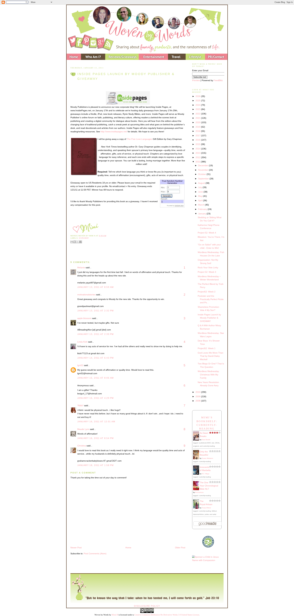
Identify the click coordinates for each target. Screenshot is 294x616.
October (202, 174)
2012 (198, 157)
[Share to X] (77, 241)
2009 (198, 396)
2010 (198, 392)
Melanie (81, 267)
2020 (198, 122)
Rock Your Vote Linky (208, 267)
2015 (198, 144)
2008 (198, 401)
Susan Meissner (207, 458)
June (201, 192)
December (203, 165)
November (203, 170)
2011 (198, 161)
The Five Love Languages (139, 139)
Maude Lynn (83, 429)
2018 (198, 131)
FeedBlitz (218, 80)
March (201, 205)
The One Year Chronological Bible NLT (209, 485)
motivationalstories (86, 294)
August (201, 183)
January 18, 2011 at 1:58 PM (95, 465)
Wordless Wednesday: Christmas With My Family (208, 374)
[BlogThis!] (74, 241)
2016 (198, 140)
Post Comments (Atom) (95, 553)
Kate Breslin (206, 439)
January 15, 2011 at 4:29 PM (95, 398)
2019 (198, 127)
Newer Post (76, 547)
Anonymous (199, 492)
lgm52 (80, 365)
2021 (198, 118)
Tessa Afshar (206, 508)
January (202, 213)
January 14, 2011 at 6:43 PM (95, 358)
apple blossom (84, 318)
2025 (198, 100)
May (200, 196)
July (200, 187)
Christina (81, 445)
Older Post (180, 547)
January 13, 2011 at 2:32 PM (95, 310)
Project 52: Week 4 (207, 232)
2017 (198, 135)
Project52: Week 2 (206, 291)
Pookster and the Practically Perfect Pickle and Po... (211, 299)
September (203, 178)
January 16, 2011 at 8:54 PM (95, 438)
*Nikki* (80, 405)
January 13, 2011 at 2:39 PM (95, 334)
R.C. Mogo (205, 474)
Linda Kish (82, 342)
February (203, 209)
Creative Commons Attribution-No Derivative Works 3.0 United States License (166, 615)
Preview (196, 80)
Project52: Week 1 (206, 348)
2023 (198, 109)
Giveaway (84, 238)
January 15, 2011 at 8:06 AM (95, 378)
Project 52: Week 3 (207, 272)
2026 (198, 96)
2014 (198, 148)
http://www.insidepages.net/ (114, 131)
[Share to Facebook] (80, 241)
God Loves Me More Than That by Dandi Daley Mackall (210, 356)
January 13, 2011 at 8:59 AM (95, 287)
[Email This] (71, 241)
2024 (198, 105)
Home (128, 547)
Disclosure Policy (147, 606)
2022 (198, 113)
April (200, 200)
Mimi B (115, 615)
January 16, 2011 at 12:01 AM (96, 421)
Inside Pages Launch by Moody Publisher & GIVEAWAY (126, 76)
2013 (198, 153)
